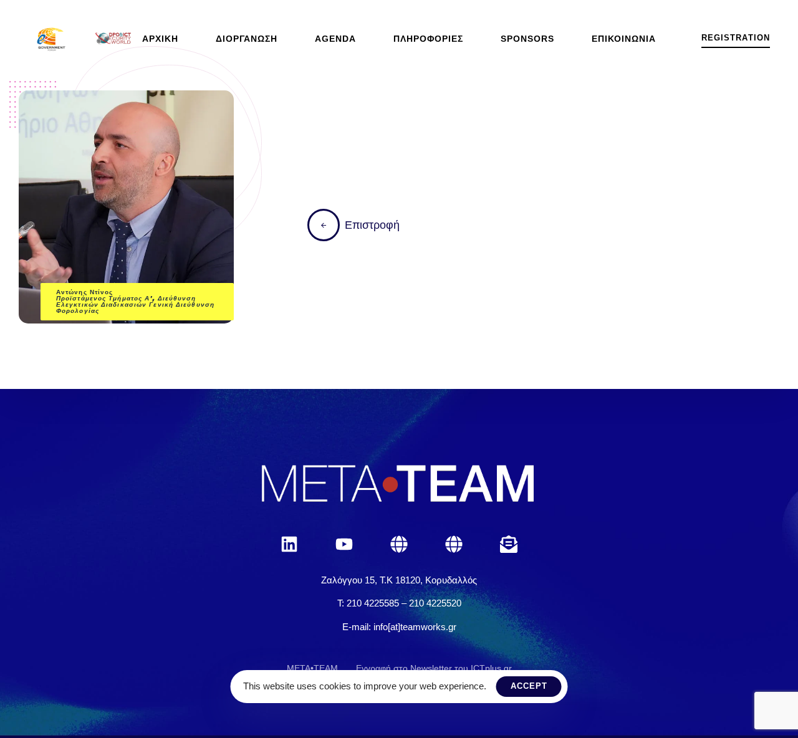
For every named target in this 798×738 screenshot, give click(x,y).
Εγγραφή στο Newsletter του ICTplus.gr (434, 668)
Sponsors (527, 39)
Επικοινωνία (624, 39)
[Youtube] (344, 544)
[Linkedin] (289, 544)
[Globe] (399, 544)
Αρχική (160, 39)
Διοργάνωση (246, 39)
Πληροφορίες (428, 39)
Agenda (335, 39)
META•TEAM (312, 668)
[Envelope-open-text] (508, 544)
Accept (529, 686)
